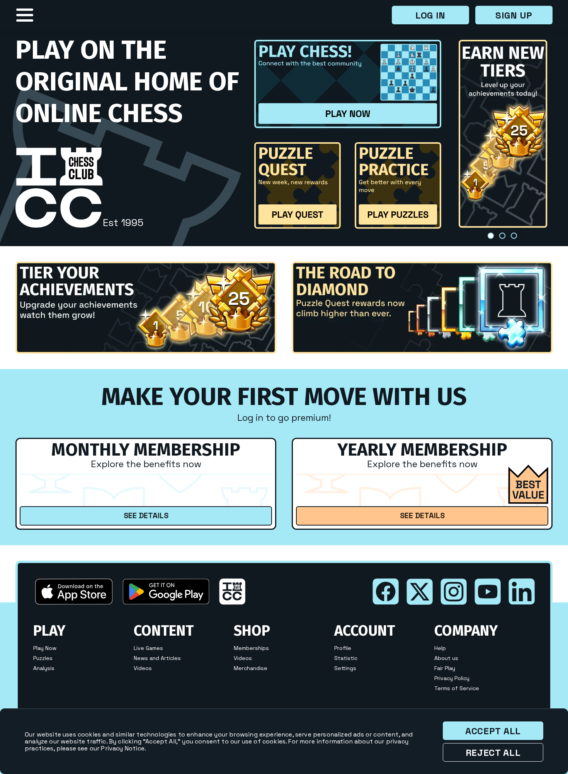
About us (446, 658)
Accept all (493, 731)
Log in (430, 15)
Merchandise (250, 668)
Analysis (43, 668)
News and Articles (157, 658)
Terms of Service (456, 688)
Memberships (251, 648)
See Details (146, 515)
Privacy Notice (122, 748)
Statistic (345, 658)
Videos (143, 668)
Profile (342, 648)
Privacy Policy (451, 678)
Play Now (44, 648)
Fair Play (444, 668)
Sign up (513, 15)
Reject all (493, 753)
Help (440, 648)
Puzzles (43, 658)
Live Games (148, 648)
